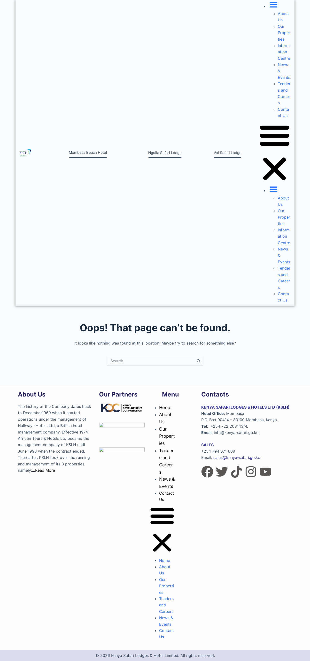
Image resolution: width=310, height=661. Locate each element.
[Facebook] (207, 472)
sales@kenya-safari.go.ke (236, 457)
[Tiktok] (236, 472)
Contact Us (166, 496)
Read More (45, 470)
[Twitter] (222, 472)
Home (165, 407)
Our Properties (284, 33)
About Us (165, 418)
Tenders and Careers (166, 461)
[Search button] (198, 361)
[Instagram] (251, 472)
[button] (274, 153)
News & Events (167, 483)
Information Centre (284, 52)
